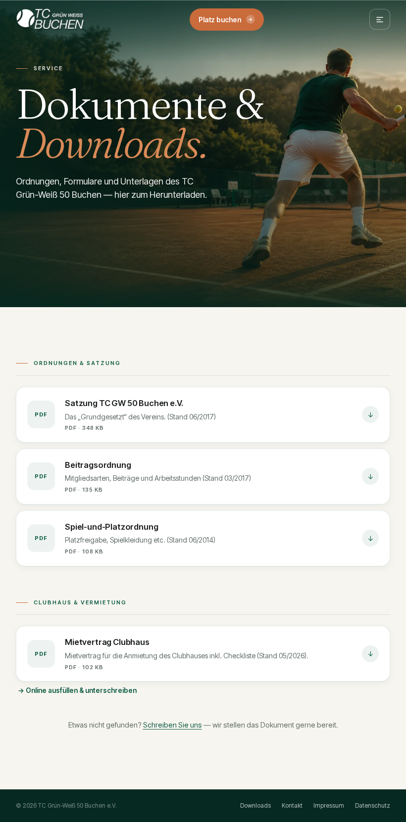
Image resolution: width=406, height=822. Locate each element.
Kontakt (292, 805)
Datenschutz (372, 805)
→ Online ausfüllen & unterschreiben (77, 690)
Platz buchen (226, 19)
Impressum (328, 805)
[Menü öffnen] (379, 19)
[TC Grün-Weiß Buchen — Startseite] (50, 19)
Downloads (255, 805)
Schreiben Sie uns (172, 725)
